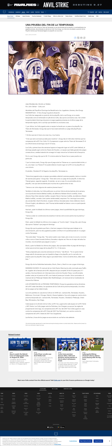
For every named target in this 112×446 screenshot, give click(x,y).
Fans (110, 405)
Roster (2, 395)
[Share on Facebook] (75, 38)
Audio (38, 393)
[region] (56, 441)
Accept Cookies (98, 441)
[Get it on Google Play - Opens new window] (61, 428)
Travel (50, 403)
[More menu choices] (45, 12)
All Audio (38, 395)
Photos (50, 393)
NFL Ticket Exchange (85, 417)
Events (109, 410)
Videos (97, 398)
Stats (2, 402)
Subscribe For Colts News (14, 412)
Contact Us (61, 395)
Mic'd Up (26, 405)
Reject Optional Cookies (85, 441)
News (13, 393)
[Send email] (81, 38)
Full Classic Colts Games (26, 413)
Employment (61, 398)
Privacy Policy (57, 444)
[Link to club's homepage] (4, 12)
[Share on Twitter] (78, 38)
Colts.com (57, 380)
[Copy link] (84, 38)
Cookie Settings (73, 441)
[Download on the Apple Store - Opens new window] (50, 427)
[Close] (109, 441)
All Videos (26, 395)
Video (26, 393)
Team (2, 393)
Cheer (50, 405)
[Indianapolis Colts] (56, 434)
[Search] (88, 12)
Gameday (74, 412)
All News (13, 395)
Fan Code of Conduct (74, 405)
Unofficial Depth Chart (14, 407)
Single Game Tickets (85, 405)
